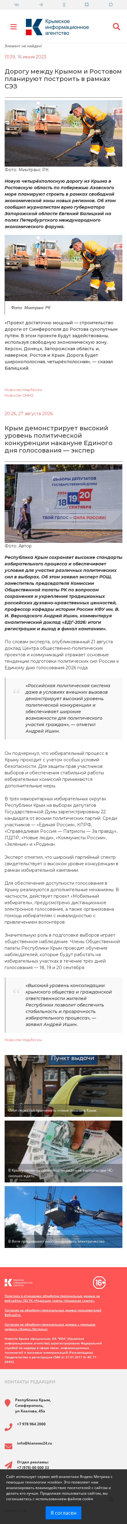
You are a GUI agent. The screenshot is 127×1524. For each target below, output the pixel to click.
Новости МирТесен (23, 389)
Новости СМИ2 (19, 395)
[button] (116, 27)
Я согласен (63, 1512)
